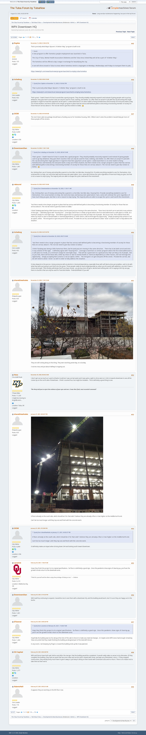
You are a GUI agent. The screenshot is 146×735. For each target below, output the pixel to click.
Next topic (131, 32)
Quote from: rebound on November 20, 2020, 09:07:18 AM (51, 236)
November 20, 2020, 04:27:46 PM (40, 232)
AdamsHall (18, 686)
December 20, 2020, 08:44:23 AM (40, 375)
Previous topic (121, 32)
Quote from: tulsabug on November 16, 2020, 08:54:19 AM (51, 152)
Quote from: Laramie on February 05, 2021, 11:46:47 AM (50, 626)
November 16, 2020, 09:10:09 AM (40, 113)
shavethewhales (21, 280)
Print (133, 37)
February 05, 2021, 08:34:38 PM (39, 652)
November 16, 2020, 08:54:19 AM (40, 79)
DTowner (18, 622)
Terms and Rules (126, 733)
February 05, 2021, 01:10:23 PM (39, 594)
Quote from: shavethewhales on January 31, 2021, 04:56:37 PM (52, 532)
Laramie (17, 563)
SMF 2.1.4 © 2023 (13, 733)
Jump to (107, 720)
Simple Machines (23, 733)
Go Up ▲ (134, 733)
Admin (72, 22)
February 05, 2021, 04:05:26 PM (39, 621)
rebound (17, 184)
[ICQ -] (13, 134)
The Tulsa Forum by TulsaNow (27, 8)
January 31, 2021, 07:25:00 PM (39, 528)
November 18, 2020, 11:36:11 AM (40, 148)
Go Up (13, 712)
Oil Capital (18, 652)
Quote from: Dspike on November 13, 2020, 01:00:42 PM (50, 83)
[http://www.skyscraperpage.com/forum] (13, 137)
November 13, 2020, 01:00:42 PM (40, 43)
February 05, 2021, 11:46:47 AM (39, 563)
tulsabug (18, 79)
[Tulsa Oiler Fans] (13, 403)
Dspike (17, 43)
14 (37, 37)
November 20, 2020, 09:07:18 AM (40, 184)
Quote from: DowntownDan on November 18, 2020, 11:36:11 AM (52, 188)
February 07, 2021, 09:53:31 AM (39, 686)
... (35, 37)
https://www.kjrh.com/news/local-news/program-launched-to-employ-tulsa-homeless (59, 71)
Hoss (16, 375)
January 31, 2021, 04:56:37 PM (39, 414)
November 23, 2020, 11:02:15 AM (40, 280)
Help (119, 733)
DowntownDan (20, 148)
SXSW (16, 113)
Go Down (14, 37)
